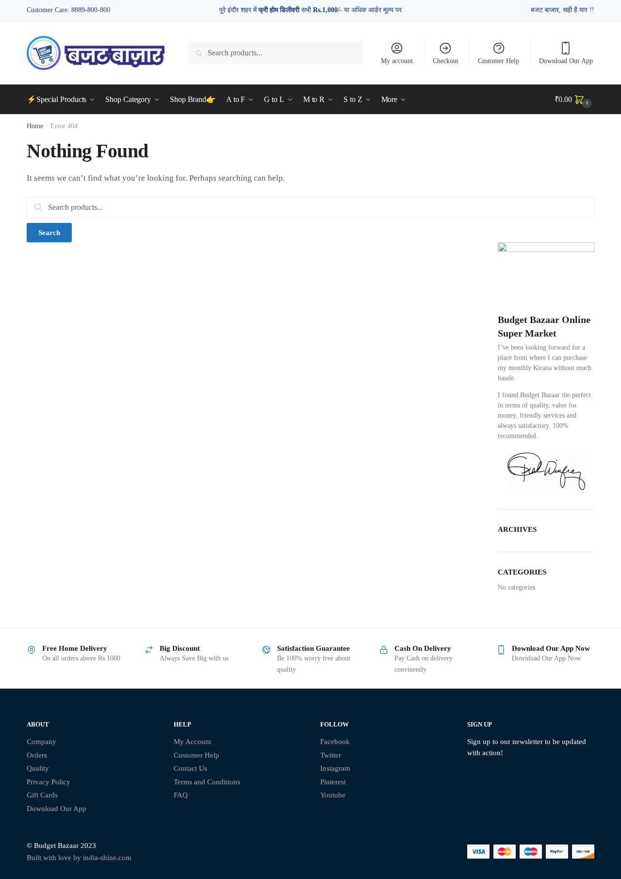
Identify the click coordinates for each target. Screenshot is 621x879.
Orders (37, 755)
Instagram (335, 768)
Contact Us (190, 768)
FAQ (181, 795)
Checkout (445, 61)
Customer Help (498, 61)
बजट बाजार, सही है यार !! (562, 10)
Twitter (330, 755)
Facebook (335, 741)
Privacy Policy (48, 782)
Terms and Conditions (207, 782)
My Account (192, 741)
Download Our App (566, 61)
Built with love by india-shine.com (79, 858)
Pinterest (333, 782)
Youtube (332, 795)
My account (397, 61)
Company (41, 741)
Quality (38, 768)
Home (35, 126)
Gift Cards (42, 795)
